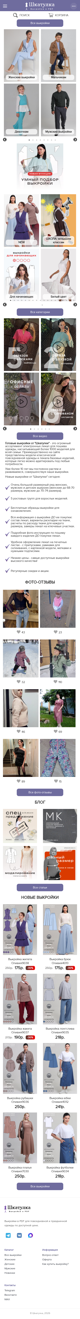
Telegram (9, 1290)
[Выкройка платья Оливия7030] (20, 1137)
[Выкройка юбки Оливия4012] (60, 1068)
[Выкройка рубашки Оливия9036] (20, 1068)
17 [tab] (70, 300)
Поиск (25, 15)
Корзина (61, 15)
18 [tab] (74, 300)
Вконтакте (10, 1295)
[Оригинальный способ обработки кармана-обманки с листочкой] (60, 826)
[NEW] (21, 220)
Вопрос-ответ (50, 1255)
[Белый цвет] (58, 275)
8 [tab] (55, 139)
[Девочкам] (21, 110)
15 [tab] (62, 300)
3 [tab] (37, 139)
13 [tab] (55, 300)
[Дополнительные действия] (73, 6)
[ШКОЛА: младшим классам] (58, 220)
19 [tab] (42, 305)
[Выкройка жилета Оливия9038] (20, 929)
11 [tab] (48, 300)
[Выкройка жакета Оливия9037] (20, 999)
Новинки (9, 1273)
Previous (5, 140)
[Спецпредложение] (20, 826)
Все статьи (40, 887)
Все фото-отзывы (40, 792)
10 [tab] (44, 300)
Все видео (40, 436)
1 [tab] (29, 139)
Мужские (9, 1268)
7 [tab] (51, 139)
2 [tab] (33, 139)
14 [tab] (59, 300)
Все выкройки (40, 23)
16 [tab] (66, 300)
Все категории (40, 312)
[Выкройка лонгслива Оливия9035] (60, 999)
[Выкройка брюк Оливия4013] (60, 929)
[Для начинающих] (21, 275)
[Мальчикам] (58, 55)
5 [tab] (44, 139)
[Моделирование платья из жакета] (20, 863)
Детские (9, 1264)
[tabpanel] (21, 83)
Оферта (47, 1259)
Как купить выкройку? (55, 1264)
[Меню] (5, 6)
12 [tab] (51, 300)
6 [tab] (48, 139)
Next (75, 140)
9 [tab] (40, 300)
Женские (9, 1259)
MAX (7, 1299)
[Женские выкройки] (21, 55)
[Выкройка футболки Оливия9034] (60, 1137)
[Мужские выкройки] (58, 110)
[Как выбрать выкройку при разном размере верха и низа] (60, 863)
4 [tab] (40, 139)
